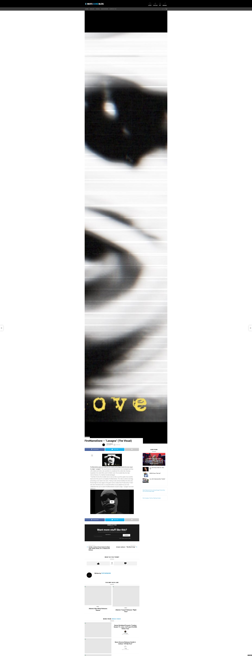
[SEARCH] (164, 9)
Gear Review (104, 8)
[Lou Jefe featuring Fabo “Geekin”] (146, 480)
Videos (98, 8)
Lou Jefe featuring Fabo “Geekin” (157, 479)
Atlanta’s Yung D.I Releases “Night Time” (126, 610)
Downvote (125, 563)
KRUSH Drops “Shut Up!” (155, 473)
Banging (165, 5)
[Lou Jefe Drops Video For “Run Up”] (146, 469)
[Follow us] (162, 9)
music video (116, 619)
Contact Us (113, 8)
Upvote (98, 563)
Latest (150, 5)
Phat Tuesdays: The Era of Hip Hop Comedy (152, 498)
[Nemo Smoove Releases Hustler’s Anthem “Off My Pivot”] (98, 645)
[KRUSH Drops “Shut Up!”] (146, 475)
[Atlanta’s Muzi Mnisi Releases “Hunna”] (98, 595)
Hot (160, 5)
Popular (155, 5)
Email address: (108, 534)
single (125, 607)
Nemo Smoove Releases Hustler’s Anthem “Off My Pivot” (125, 643)
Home (86, 8)
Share (92, 455)
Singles (92, 8)
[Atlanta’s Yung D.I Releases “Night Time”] (126, 596)
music (98, 606)
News (154, 456)
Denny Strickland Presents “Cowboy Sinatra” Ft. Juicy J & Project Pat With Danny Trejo (125, 627)
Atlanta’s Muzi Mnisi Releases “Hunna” (98, 609)
